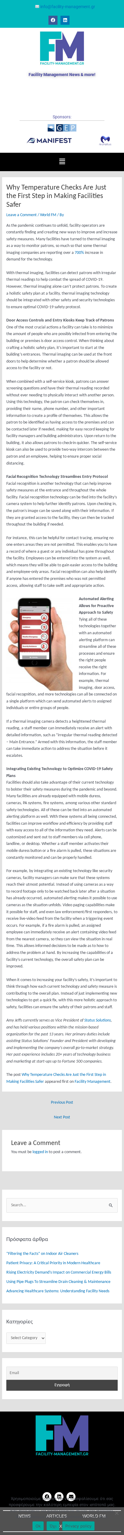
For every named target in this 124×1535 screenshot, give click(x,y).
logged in (40, 1152)
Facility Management (92, 1082)
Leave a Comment (21, 215)
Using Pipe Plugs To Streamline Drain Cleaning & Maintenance (58, 1282)
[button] (62, 162)
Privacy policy (78, 1526)
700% (79, 253)
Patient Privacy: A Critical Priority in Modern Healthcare (53, 1263)
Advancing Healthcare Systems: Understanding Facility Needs (57, 1291)
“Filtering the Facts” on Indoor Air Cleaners (42, 1254)
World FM (48, 215)
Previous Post (62, 1103)
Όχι (53, 1526)
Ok (38, 1526)
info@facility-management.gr (67, 6)
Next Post (62, 1117)
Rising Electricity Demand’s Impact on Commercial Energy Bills (58, 1272)
